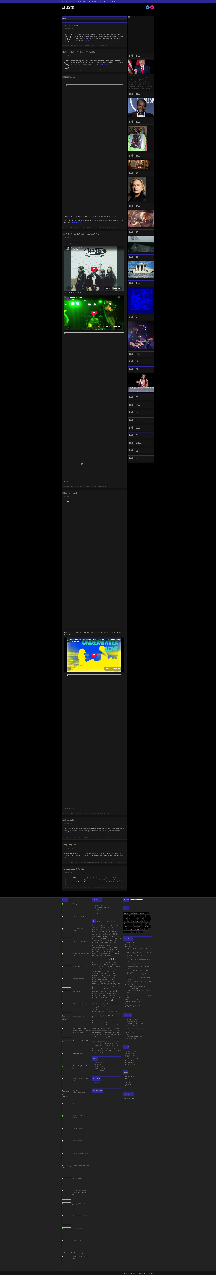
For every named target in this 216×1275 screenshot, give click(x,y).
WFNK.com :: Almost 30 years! (133, 1001)
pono (135, 926)
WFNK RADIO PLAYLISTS (131, 999)
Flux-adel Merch (129, 1062)
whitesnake (105, 838)
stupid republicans (115, 1041)
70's (115, 921)
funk (91, 486)
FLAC (100, 964)
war (114, 1048)
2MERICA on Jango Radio (132, 1059)
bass (112, 927)
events (117, 959)
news (143, 924)
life (124, 924)
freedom (109, 966)
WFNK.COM (68, 8)
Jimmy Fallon (115, 985)
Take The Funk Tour (130, 1007)
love (110, 993)
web (110, 1050)
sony (105, 1037)
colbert (94, 938)
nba (140, 924)
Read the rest (90, 40)
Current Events (99, 904)
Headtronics (95, 975)
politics (131, 926)
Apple (131, 913)
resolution (113, 1026)
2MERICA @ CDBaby (130, 1051)
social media (95, 1037)
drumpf (130, 918)
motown (118, 997)
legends (103, 991)
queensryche (101, 45)
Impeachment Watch (131, 945)
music (92, 45)
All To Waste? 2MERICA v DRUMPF (135, 1024)
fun (93, 969)
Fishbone (95, 964)
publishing (102, 1022)
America (103, 925)
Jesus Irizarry (107, 985)
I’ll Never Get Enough (69, 493)
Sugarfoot (95, 1043)
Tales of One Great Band (70, 26)
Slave (93, 1034)
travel (100, 1045)
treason (105, 1045)
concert (90, 227)
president (95, 1020)
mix (93, 997)
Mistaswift (116, 995)
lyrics (116, 993)
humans (115, 977)
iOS (143, 921)
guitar (79, 838)
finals (115, 962)
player (107, 1014)
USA (96, 1048)
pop (139, 926)
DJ (100, 951)
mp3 (104, 1001)
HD (108, 973)
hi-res (133, 921)
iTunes (103, 983)
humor (94, 979)
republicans (137, 929)
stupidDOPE (128, 1082)
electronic (95, 955)
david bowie (113, 947)
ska (117, 1032)
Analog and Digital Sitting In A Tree (136, 986)
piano (102, 1014)
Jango (118, 983)
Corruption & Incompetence (133, 1019)
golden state (106, 971)
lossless (101, 993)
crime (114, 942)
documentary (110, 951)
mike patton (100, 813)
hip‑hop (99, 977)
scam (117, 1031)
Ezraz (135, 918)
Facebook (99, 962)
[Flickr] (152, 9)
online (110, 1010)
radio (102, 1024)
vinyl (111, 1048)
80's (83, 70)
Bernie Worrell (105, 929)
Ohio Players (97, 1010)
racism (98, 1024)
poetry (100, 1016)
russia (94, 1031)
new (108, 1006)
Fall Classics (129, 1034)
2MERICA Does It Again (132, 1039)
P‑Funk (94, 1012)
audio (135, 913)
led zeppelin (116, 989)
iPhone (94, 983)
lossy (106, 993)
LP (110, 887)
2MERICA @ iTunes (130, 1053)
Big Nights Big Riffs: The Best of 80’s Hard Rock (79, 52)
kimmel (118, 987)
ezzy (72, 28)
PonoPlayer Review (130, 946)
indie (112, 979)
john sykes (88, 838)
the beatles (110, 1043)
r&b (125, 929)
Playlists (76, 45)
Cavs (147, 913)
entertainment (108, 955)
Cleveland (131, 916)
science (106, 1032)
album (79, 887)
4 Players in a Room (131, 1021)
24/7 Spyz (80, 227)
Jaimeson (113, 983)
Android (113, 925)
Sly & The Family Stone (103, 1034)
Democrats (105, 949)
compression (117, 938)
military (110, 995)
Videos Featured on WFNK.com (133, 1005)
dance (103, 947)
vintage (107, 1048)
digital (125, 918)
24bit (111, 921)
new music (113, 1006)
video (124, 862)
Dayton (94, 949)
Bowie (117, 931)
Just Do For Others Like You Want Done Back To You (80, 234)
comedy (137, 916)
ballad (101, 927)
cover (147, 916)
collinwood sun (102, 938)
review (119, 887)
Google (113, 971)
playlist (95, 45)
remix (99, 1026)
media (94, 995)
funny (149, 918)
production (112, 1020)
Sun (100, 1043)
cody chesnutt (114, 936)
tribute (111, 1045)
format (117, 964)
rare (109, 1024)
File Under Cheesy (68, 77)
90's (84, 486)
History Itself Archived (133, 994)
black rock (85, 227)
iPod (99, 983)
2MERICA (126, 913)
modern (107, 997)
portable (113, 1018)
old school (105, 1010)
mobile (102, 997)
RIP (98, 1028)
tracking (95, 1045)
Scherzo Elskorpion (97, 1032)
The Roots (117, 1043)
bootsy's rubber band (98, 931)
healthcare (108, 975)
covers (106, 942)
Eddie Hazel (104, 953)
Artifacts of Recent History (134, 988)
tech (130, 932)
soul (106, 486)
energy (101, 955)
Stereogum (128, 1080)
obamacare (113, 1008)
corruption (95, 942)
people (117, 1012)
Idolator (127, 1078)
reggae (94, 1026)
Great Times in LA (130, 1030)
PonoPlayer (103, 1018)
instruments (95, 981)
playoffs (94, 1016)
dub (98, 953)
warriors (94, 1050)
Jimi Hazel (100, 227)
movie (95, 1001)
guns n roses (101, 887)
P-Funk (125, 926)
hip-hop (138, 921)
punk (107, 1022)
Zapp (105, 1052)
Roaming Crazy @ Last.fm (132, 1064)
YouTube (100, 1052)
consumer (109, 940)
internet (102, 981)
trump (134, 932)
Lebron (147, 921)
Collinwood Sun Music (81, 1)
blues (112, 929)
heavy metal (86, 862)
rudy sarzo (118, 862)
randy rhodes (104, 862)
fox (99, 966)
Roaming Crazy (105, 1028)
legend (98, 991)
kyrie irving (100, 989)
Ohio (147, 924)
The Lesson (128, 1084)
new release (95, 1008)
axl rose (83, 887)
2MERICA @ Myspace (131, 1057)
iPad (117, 981)
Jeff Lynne (99, 985)
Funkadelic (108, 969)
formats (94, 966)
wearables (105, 1050)
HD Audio (112, 973)
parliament (100, 1012)
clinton (107, 936)
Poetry (96, 911)
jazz (94, 985)
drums (94, 953)
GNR (97, 887)
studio (102, 1041)
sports (104, 1039)
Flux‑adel (105, 964)
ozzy (99, 862)
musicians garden (97, 1006)
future (125, 921)
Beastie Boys (96, 929)
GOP (129, 921)
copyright (116, 940)
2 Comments (114, 70)
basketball (141, 913)
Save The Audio (129, 985)
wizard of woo (117, 1050)
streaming (96, 1041)
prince (101, 1020)
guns (98, 973)
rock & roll (112, 862)
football (112, 964)
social (118, 1034)
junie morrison (107, 987)
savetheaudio (101, 1031)
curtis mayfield (96, 947)
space (99, 1039)
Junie (100, 987)
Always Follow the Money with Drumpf (136, 1028)
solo (102, 1037)
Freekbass (117, 966)
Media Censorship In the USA (134, 1036)
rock (105, 45)
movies (100, 1001)
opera (115, 1010)
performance (96, 1014)
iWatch (108, 983)
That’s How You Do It (69, 845)
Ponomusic (95, 1018)
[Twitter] (147, 9)
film (112, 962)
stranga (113, 1)
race (93, 1024)
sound (125, 932)
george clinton (97, 971)
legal (93, 991)
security (112, 1032)
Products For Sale (99, 913)
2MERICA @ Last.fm (130, 1055)
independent (106, 979)
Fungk (96, 969)
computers (96, 940)
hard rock (84, 45)
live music (95, 993)
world (94, 1052)
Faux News (107, 962)
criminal (94, 945)
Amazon (87, 70)
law (105, 989)
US (93, 1048)
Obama (107, 1008)
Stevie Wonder (116, 1039)
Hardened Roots (68, 820)
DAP (108, 947)
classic (90, 70)
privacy (144, 926)
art (93, 927)
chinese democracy (90, 887)
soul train (115, 1037)
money (113, 997)
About (127, 1003)
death (99, 949)
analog (108, 925)
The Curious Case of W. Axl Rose (73, 869)
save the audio (110, 1031)
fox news (103, 966)
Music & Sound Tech (103, 1)
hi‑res (94, 977)
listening (112, 991)
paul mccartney (109, 1012)
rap (106, 1024)
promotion (95, 1022)
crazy (110, 942)
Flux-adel (140, 918)
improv (99, 979)
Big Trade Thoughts (131, 1032)
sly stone (113, 1034)
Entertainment (93, 1)
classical (94, 936)
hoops (109, 977)
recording (129, 929)
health (102, 975)
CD (110, 934)
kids (113, 987)
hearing (114, 975)
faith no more (85, 813)
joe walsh (95, 987)
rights (94, 1028)
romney (117, 1028)
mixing (97, 997)
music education (114, 1004)
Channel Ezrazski (129, 1060)
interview (108, 981)
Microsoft (104, 995)
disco (115, 949)
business (95, 934)
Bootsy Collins (110, 931)
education (111, 953)
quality (148, 926)
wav (99, 1050)
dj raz (103, 951)
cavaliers (101, 934)
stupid (107, 1041)
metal (88, 45)
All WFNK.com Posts (67, 1)
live (103, 227)
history (105, 977)
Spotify (109, 1039)
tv (114, 227)
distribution (95, 951)
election (117, 953)
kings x (94, 989)
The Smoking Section (131, 1086)
